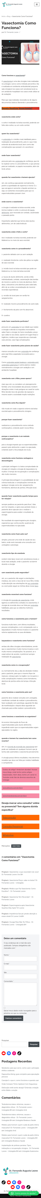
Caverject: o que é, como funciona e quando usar (20, 1080)
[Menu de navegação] (36, 4)
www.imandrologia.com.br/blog (15, 796)
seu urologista (33, 583)
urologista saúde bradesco (17, 362)
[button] (23, 1193)
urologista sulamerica (10, 365)
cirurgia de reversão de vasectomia (21, 747)
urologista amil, (33, 362)
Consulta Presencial (13, 826)
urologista (7, 139)
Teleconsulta (9, 817)
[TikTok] (19, 1053)
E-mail (7, 964)
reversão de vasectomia (20, 600)
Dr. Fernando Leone (11, 32)
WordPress (27, 1196)
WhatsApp (8, 835)
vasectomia (19, 75)
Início (3, 16)
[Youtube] (4, 1053)
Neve (12, 1196)
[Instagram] (14, 1053)
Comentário (9, 981)
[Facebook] (9, 1053)
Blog (8, 16)
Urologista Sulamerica (30, 1151)
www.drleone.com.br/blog (13, 788)
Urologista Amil (21, 1110)
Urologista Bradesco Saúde (25, 1120)
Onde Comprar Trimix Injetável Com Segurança (19, 1084)
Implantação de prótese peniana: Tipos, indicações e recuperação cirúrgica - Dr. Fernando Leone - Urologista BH (20, 1148)
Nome (7, 955)
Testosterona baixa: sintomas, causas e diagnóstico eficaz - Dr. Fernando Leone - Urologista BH (17, 1107)
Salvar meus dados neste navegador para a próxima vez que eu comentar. (20, 1012)
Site (5, 972)
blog (36, 586)
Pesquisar (5, 1040)
